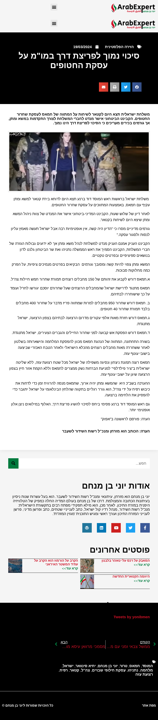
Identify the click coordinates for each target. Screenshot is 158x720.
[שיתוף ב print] (114, 87)
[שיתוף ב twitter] (125, 87)
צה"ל (85, 670)
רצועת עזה (144, 674)
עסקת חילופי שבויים (109, 670)
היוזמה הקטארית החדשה (131, 576)
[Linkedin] (101, 528)
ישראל (68, 666)
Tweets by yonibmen (132, 617)
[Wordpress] (87, 528)
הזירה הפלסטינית (119, 47)
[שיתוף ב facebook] (137, 87)
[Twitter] (130, 528)
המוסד (147, 666)
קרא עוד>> (142, 564)
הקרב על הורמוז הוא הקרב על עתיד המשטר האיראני (56, 562)
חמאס (134, 666)
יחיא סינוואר (86, 666)
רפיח (64, 670)
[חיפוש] (13, 463)
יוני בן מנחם (108, 666)
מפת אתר (149, 705)
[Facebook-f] (145, 528)
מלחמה (146, 670)
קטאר (74, 670)
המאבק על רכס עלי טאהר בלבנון (126, 560)
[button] (54, 7)
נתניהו (133, 670)
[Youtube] (116, 528)
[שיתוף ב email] (103, 87)
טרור (123, 666)
